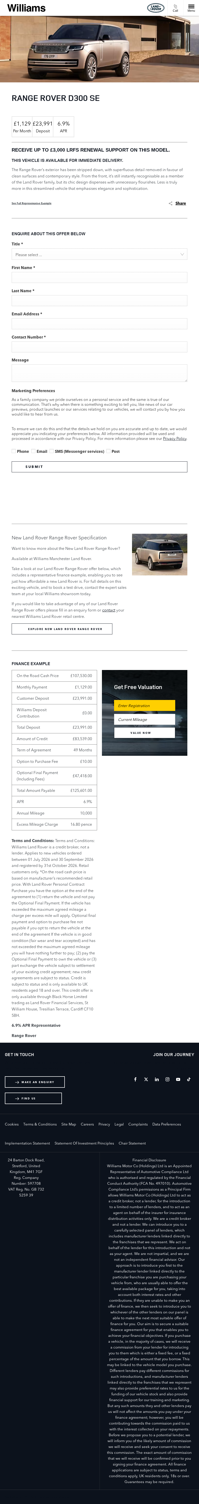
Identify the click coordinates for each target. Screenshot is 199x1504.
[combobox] (99, 254)
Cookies (12, 1124)
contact (108, 610)
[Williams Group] (26, 8)
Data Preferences (166, 1124)
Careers (87, 1124)
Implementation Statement (27, 1143)
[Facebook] (135, 1079)
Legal (119, 1124)
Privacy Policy (174, 438)
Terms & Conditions (40, 1124)
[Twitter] (146, 1079)
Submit (34, 467)
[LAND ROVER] (156, 8)
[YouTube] (178, 1079)
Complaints (138, 1124)
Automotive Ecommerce (49, 1497)
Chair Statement (132, 1143)
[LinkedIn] (157, 1079)
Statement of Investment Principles (84, 1143)
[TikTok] (189, 1079)
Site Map (68, 1124)
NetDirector (15, 1497)
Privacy (104, 1124)
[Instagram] (167, 1079)
